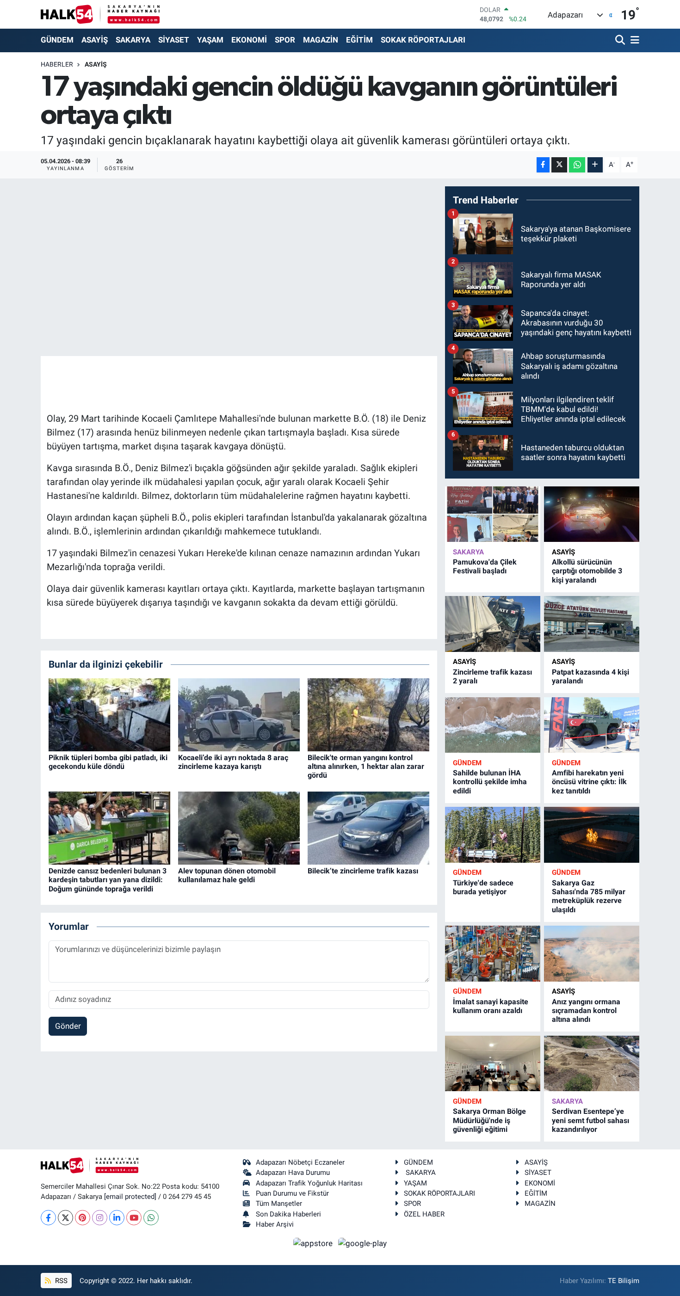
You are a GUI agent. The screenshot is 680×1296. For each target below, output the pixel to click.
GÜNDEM (57, 39)
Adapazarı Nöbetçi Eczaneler (300, 1162)
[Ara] (621, 40)
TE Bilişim (623, 1281)
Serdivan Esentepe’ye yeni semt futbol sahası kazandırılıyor (590, 1120)
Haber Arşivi (275, 1224)
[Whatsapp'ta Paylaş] (577, 164)
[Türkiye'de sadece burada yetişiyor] (492, 835)
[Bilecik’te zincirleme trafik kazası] (368, 827)
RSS (60, 1281)
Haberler (57, 64)
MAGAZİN (320, 39)
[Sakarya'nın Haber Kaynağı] (100, 14)
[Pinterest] (82, 1217)
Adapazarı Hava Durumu (293, 1172)
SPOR (285, 39)
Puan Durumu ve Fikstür (292, 1193)
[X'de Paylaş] (559, 164)
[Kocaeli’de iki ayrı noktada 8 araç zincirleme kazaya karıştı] (239, 714)
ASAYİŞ (94, 39)
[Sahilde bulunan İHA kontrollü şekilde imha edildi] (492, 725)
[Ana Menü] (633, 40)
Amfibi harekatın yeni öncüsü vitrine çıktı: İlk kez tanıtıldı (589, 781)
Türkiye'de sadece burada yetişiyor (483, 887)
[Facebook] (48, 1217)
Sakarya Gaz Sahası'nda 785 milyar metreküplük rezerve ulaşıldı (588, 896)
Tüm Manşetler (279, 1203)
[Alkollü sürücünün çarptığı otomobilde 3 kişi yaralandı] (591, 514)
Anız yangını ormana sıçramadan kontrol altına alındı (586, 1010)
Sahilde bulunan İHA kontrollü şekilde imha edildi (490, 781)
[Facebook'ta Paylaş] (543, 164)
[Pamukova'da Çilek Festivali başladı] (492, 514)
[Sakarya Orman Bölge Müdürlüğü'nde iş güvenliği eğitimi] (492, 1064)
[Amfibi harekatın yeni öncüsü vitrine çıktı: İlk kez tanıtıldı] (591, 725)
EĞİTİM (359, 39)
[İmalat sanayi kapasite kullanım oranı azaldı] (492, 954)
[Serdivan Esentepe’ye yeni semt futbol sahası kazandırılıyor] (591, 1064)
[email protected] (130, 1196)
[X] (65, 1217)
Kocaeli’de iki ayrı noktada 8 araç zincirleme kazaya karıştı (233, 762)
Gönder (68, 1026)
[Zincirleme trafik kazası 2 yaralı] (492, 624)
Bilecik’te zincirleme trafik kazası (363, 870)
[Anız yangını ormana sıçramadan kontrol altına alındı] (591, 954)
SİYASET (173, 39)
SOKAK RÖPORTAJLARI (423, 39)
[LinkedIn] (116, 1217)
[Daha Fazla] (595, 164)
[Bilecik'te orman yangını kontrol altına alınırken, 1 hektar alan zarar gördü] (368, 714)
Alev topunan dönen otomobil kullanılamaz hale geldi (227, 875)
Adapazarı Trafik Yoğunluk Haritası (309, 1183)
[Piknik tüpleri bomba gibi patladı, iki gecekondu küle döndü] (109, 714)
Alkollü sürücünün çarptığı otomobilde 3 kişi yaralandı (587, 571)
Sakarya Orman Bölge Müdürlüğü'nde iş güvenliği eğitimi (489, 1120)
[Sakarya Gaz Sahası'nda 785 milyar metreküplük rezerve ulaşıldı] (591, 835)
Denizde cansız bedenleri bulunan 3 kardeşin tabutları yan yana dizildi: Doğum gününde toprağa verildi (108, 879)
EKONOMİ (249, 39)
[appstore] (314, 1242)
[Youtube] (134, 1217)
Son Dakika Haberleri (288, 1214)
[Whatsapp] (151, 1217)
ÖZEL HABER (424, 1214)
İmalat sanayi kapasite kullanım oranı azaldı (490, 1006)
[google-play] (362, 1242)
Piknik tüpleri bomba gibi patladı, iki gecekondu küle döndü (108, 762)
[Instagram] (99, 1217)
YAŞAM (210, 39)
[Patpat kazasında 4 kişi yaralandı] (591, 624)
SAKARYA (133, 39)
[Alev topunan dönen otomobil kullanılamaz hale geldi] (239, 827)
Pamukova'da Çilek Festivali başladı (485, 566)
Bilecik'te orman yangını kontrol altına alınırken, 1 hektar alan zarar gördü (366, 766)
